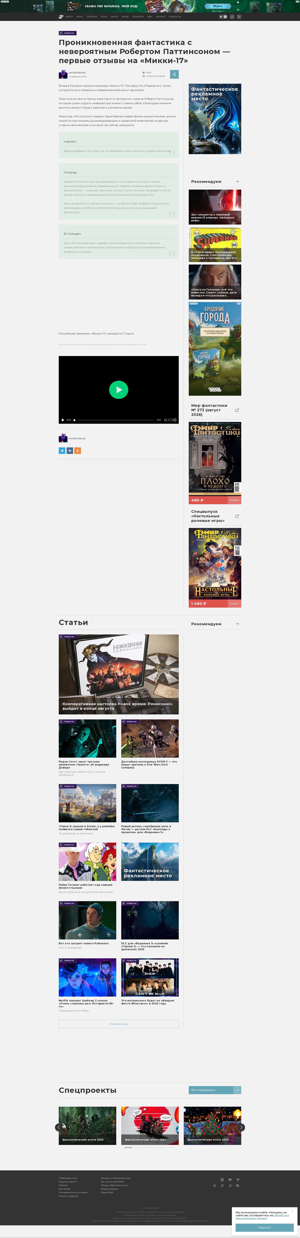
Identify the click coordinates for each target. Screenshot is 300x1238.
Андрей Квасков (77, 72)
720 (174, 409)
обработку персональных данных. (262, 1217)
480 (174, 413)
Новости (69, 33)
